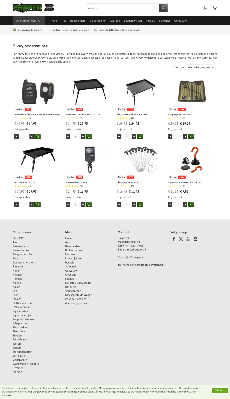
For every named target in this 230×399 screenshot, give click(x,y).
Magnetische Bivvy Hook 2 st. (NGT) (185, 182)
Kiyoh (137, 29)
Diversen (18, 367)
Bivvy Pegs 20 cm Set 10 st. (129, 182)
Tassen (17, 343)
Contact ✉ (180, 20)
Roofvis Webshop (152, 264)
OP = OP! (18, 238)
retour (65, 29)
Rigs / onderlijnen (23, 315)
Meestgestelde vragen (78, 294)
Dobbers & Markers (24, 262)
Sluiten (219, 390)
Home (54, 20)
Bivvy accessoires (23, 254)
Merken (17, 371)
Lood (15, 294)
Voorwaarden (73, 290)
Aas (64, 20)
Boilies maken (98, 20)
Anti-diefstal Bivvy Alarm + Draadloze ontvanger (37, 114)
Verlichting (19, 355)
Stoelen (17, 335)
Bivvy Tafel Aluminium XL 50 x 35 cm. (83, 114)
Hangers (18, 274)
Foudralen (18, 266)
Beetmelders (78, 20)
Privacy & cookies (75, 298)
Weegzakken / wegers (26, 363)
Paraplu (150, 20)
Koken (16, 286)
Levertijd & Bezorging (78, 282)
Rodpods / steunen (23, 319)
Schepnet (164, 20)
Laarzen (115, 20)
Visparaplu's (20, 359)
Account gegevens (76, 303)
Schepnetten (20, 323)
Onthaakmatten (22, 303)
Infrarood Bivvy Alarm (76, 182)
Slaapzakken (20, 327)
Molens (17, 298)
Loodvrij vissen (133, 20)
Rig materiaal (21, 311)
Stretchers (19, 331)
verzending (29, 29)
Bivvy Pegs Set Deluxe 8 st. (180, 114)
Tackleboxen (20, 339)
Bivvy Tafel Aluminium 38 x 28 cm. (133, 114)
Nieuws (69, 278)
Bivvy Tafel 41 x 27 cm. (24, 182)
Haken (16, 270)
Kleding (17, 282)
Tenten (17, 347)
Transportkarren (22, 351)
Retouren (70, 286)
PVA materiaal (21, 307)
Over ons (70, 274)
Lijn (15, 290)
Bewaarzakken (21, 250)
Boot (15, 258)
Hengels (17, 278)
